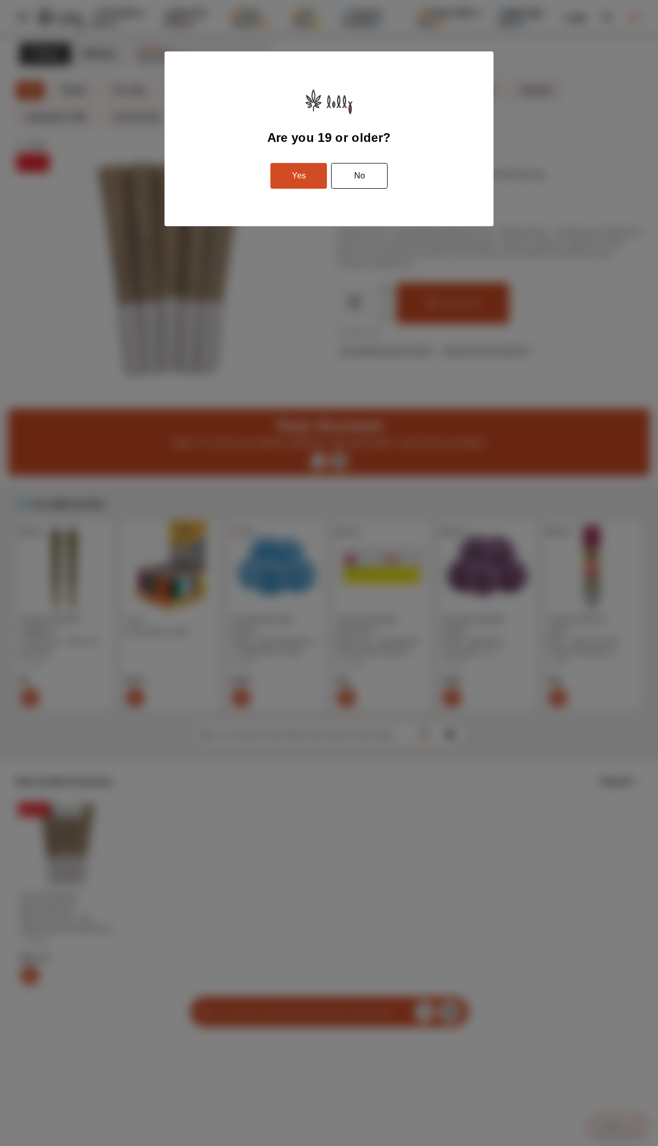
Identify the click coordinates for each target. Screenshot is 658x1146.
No (359, 175)
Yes (299, 175)
